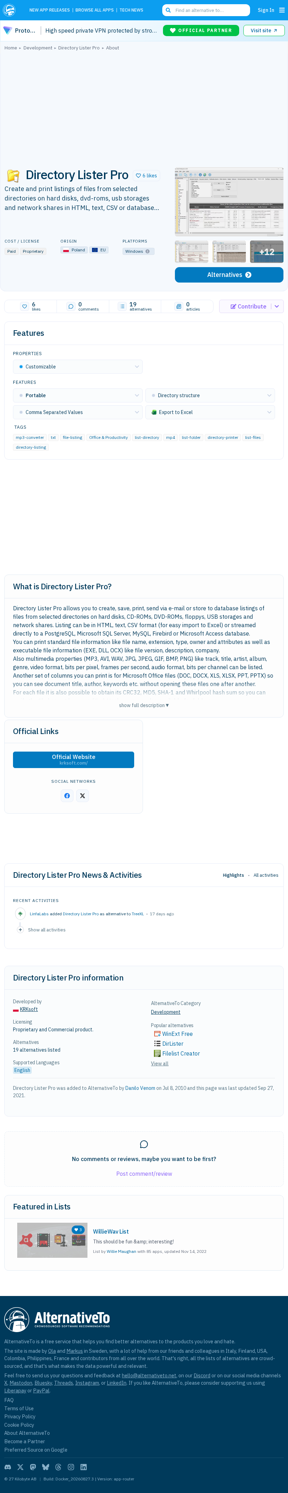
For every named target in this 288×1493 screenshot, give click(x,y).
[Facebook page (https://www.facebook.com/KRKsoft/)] (67, 795)
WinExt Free (177, 1033)
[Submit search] (168, 10)
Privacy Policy (19, 1416)
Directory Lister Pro (81, 913)
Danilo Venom (140, 1088)
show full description (144, 705)
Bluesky (43, 1382)
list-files (253, 437)
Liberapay (15, 1390)
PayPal (41, 1390)
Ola (52, 1351)
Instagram (87, 1382)
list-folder (191, 437)
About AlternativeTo (27, 1433)
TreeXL (138, 913)
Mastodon (20, 1382)
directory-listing (31, 447)
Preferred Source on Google (35, 1449)
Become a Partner (24, 1441)
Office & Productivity (108, 437)
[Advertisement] (144, 107)
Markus (74, 1351)
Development (166, 1012)
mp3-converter (30, 437)
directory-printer (223, 437)
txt (53, 437)
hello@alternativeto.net (149, 1375)
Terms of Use (19, 1408)
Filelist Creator (181, 1053)
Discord (202, 1375)
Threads (63, 1382)
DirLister (172, 1043)
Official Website (74, 759)
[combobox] (206, 10)
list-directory (147, 437)
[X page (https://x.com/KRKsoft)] (82, 795)
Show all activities (47, 930)
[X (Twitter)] (20, 1467)
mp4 (170, 437)
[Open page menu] (282, 10)
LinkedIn (116, 1382)
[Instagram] (70, 1467)
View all (160, 1063)
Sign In (266, 10)
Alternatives (224, 275)
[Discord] (7, 1467)
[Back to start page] (11, 10)
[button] (146, 175)
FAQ (9, 1400)
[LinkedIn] (83, 1467)
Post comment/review (144, 1173)
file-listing (72, 437)
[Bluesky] (45, 1467)
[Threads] (58, 1467)
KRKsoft (29, 1009)
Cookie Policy (19, 1424)
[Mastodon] (33, 1467)
